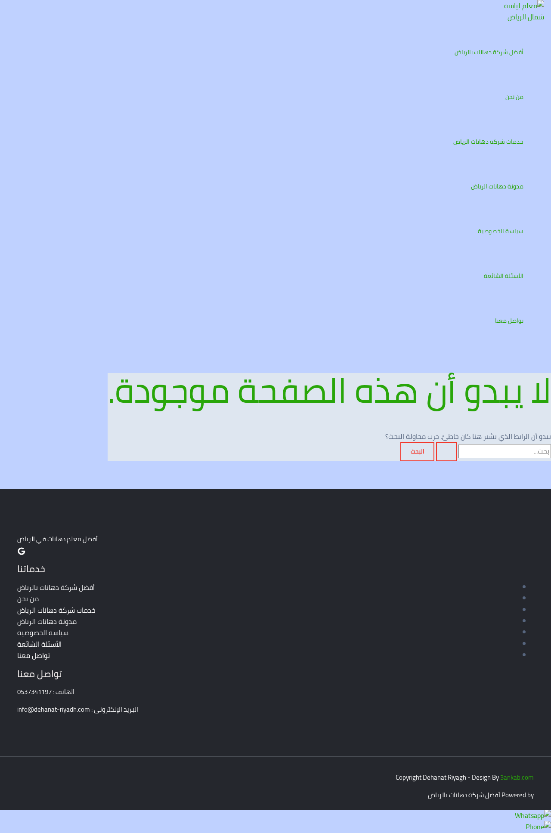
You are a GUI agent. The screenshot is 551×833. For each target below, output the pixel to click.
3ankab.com (517, 777)
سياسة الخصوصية (500, 231)
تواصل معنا (509, 320)
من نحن (514, 96)
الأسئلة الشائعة (503, 275)
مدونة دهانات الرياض (497, 186)
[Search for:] (492, 450)
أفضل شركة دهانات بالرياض (489, 52)
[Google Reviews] (21, 552)
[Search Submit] (446, 451)
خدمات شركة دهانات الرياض (488, 141)
